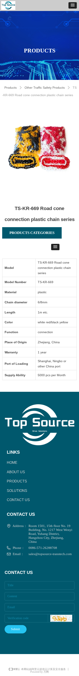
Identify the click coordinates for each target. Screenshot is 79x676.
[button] (72, 5)
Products (10, 87)
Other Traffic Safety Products (45, 87)
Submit (15, 629)
